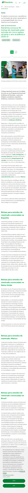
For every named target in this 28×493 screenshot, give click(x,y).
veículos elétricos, (7, 156)
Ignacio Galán (6, 40)
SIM (14, 485)
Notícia (17, 6)
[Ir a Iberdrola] (7, 2)
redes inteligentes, (19, 154)
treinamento (16, 40)
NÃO (14, 480)
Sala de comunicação (9, 6)
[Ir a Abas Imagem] (12, 53)
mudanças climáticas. (15, 120)
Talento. (23, 177)
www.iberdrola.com (7, 177)
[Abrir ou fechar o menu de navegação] (24, 2)
